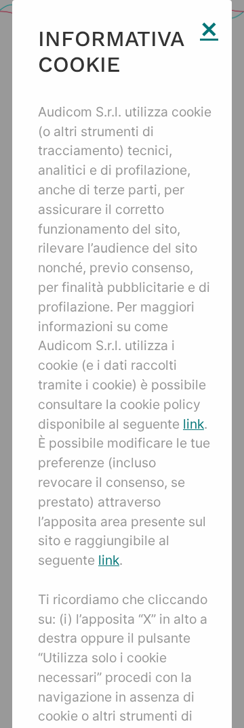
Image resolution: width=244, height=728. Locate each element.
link (193, 424)
